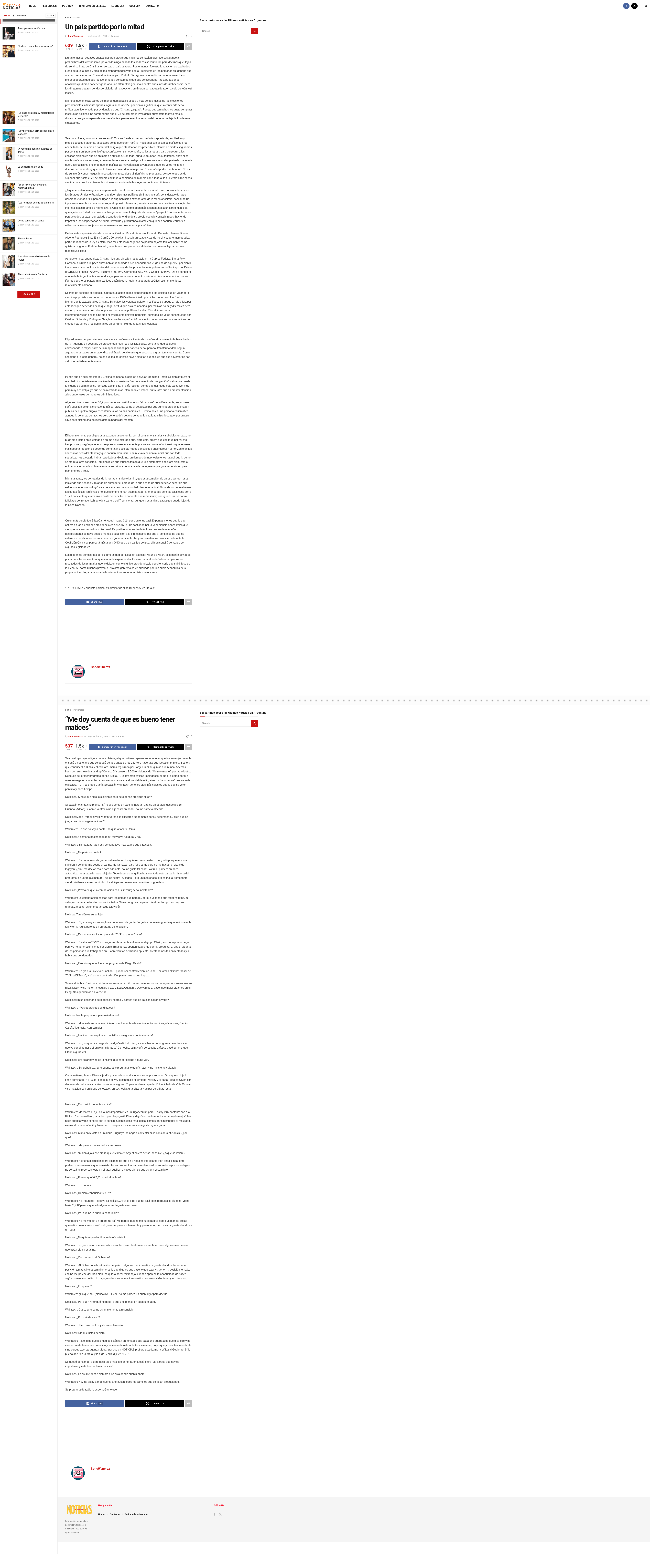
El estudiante (25, 238)
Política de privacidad (136, 1514)
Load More (29, 294)
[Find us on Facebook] (626, 6)
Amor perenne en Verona (31, 28)
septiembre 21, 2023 (97, 36)
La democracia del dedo (30, 166)
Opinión (77, 17)
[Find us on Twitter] (634, 6)
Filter (49, 16)
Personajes (49, 6)
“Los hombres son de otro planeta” (36, 202)
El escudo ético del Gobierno (33, 274)
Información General (92, 6)
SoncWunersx (75, 36)
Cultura (134, 6)
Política (67, 6)
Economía (117, 6)
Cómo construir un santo (31, 220)
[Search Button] (646, 6)
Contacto (152, 6)
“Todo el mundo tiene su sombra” (35, 46)
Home (32, 6)
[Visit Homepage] (11, 6)
